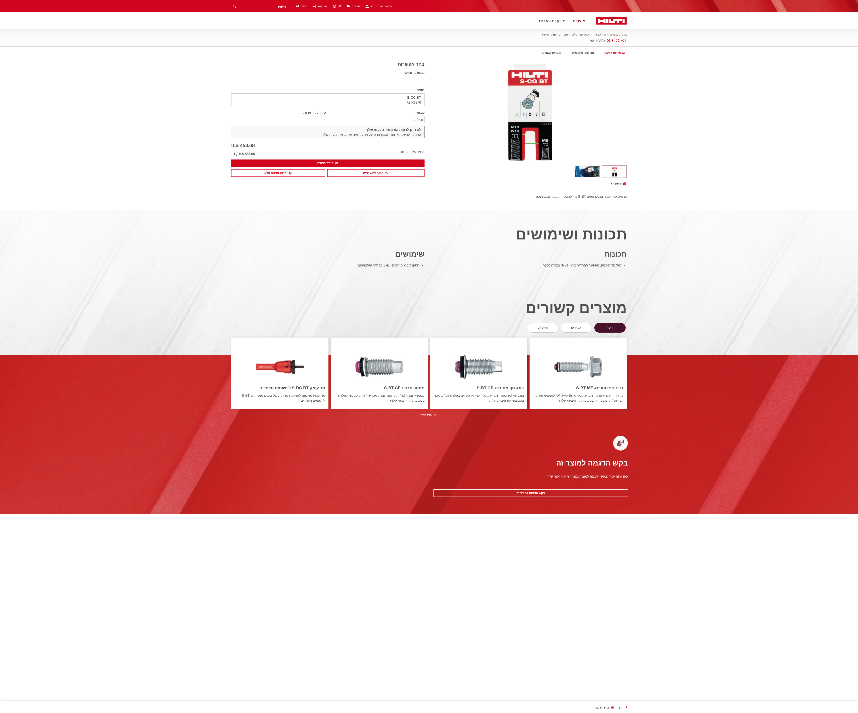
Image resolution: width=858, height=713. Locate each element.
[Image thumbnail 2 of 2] (587, 172)
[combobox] (260, 6)
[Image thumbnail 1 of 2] (614, 172)
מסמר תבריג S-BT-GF (404, 387)
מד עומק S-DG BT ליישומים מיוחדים (292, 387)
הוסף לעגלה (325, 163)
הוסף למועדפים (373, 173)
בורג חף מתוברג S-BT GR (500, 387)
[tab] (614, 53)
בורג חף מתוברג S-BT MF (599, 387)
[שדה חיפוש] (234, 6)
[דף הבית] (611, 21)
